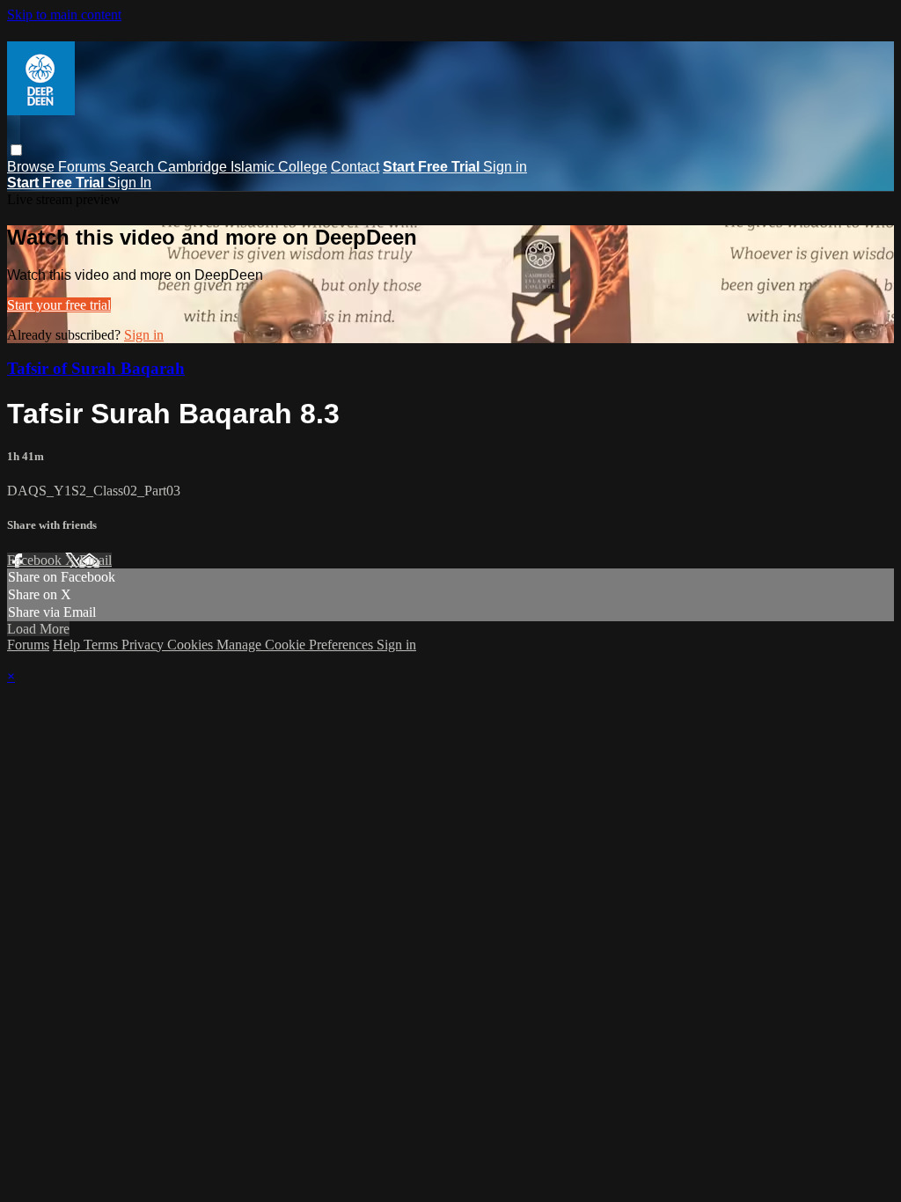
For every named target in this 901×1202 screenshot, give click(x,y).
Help (68, 644)
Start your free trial (59, 304)
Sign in (505, 166)
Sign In (129, 182)
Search (133, 166)
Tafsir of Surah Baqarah (96, 368)
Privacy (144, 644)
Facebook (36, 560)
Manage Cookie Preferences (296, 644)
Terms (102, 644)
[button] (16, 150)
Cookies (191, 644)
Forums (83, 166)
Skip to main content (64, 14)
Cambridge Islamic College (242, 166)
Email (95, 560)
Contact (355, 166)
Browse (32, 166)
